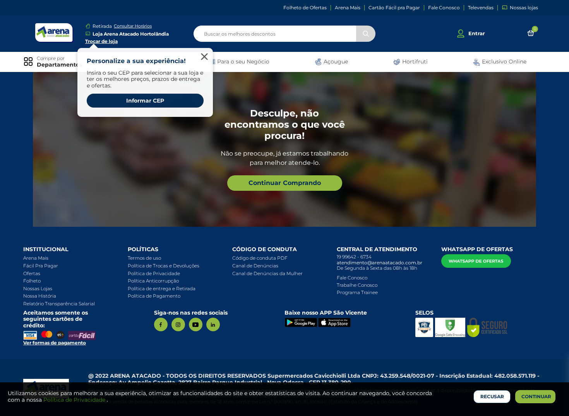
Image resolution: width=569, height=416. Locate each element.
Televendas (481, 7)
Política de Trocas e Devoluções (163, 266)
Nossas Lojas (37, 288)
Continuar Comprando (285, 183)
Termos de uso (144, 258)
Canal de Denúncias (255, 266)
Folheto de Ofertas (305, 7)
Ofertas (31, 273)
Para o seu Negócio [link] (242, 61)
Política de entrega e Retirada (161, 288)
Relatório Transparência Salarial (59, 303)
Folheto (32, 281)
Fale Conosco (444, 7)
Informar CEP (145, 100)
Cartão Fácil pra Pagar (394, 7)
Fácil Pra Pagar (40, 266)
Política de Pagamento (154, 296)
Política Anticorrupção (153, 281)
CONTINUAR (536, 396)
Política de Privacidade (154, 273)
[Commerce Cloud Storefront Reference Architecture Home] (54, 32)
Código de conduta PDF (260, 258)
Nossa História (39, 296)
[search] (284, 34)
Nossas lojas (524, 7)
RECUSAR (492, 396)
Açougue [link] (335, 61)
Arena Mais (347, 7)
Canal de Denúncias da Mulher (267, 273)
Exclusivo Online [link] (503, 61)
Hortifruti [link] (414, 61)
